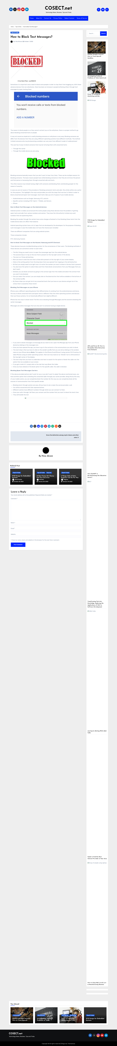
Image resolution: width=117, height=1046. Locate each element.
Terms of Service (82, 18)
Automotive (41, 1015)
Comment (14, 498)
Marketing (73, 1015)
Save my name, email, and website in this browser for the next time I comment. (36, 540)
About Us (39, 18)
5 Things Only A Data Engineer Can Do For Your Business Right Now (70, 477)
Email (13, 528)
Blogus (63, 1043)
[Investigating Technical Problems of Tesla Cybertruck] (97, 68)
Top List (49, 472)
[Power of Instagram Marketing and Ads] (97, 87)
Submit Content (69, 18)
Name (13, 522)
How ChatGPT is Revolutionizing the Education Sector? (97, 475)
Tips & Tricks (15, 32)
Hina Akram (18, 41)
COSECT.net (58, 8)
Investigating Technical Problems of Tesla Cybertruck (45, 1020)
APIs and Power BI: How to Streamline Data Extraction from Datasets (96, 347)
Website (13, 534)
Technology (16, 1015)
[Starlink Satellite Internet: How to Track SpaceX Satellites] (97, 48)
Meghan (66, 479)
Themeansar (71, 1043)
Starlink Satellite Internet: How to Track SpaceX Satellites (96, 56)
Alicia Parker (18, 479)
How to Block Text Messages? (31, 37)
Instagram (65, 1015)
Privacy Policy (57, 18)
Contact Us (47, 18)
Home (32, 18)
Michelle (41, 479)
